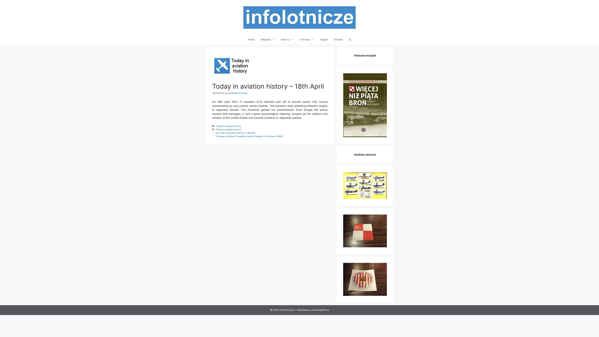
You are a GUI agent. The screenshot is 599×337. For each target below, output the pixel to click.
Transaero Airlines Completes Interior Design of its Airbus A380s (249, 136)
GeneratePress (320, 309)
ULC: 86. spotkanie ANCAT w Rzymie (235, 133)
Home (251, 39)
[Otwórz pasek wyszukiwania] (350, 39)
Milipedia (266, 39)
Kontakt (338, 39)
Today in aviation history (228, 126)
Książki (324, 39)
